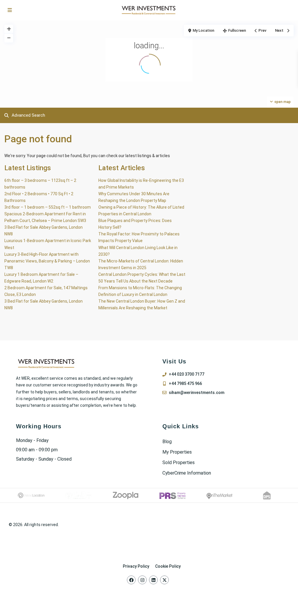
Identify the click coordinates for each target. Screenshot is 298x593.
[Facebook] (131, 580)
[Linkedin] (153, 580)
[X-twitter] (164, 580)
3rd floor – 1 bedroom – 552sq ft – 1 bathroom (47, 207)
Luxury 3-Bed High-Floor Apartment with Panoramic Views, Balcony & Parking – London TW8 (47, 261)
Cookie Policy (168, 566)
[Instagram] (142, 580)
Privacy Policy (136, 566)
